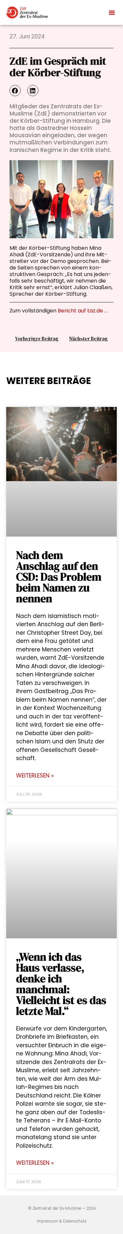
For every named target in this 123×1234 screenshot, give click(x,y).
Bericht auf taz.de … (82, 310)
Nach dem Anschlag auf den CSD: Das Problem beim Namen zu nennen (58, 577)
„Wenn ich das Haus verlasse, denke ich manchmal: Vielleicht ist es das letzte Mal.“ (61, 983)
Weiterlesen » (35, 775)
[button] (112, 12)
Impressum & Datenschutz (62, 1221)
